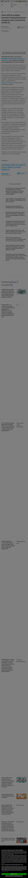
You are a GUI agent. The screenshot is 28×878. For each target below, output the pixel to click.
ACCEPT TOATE (14, 874)
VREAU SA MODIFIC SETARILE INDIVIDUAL (14, 875)
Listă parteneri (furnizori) (4, 871)
